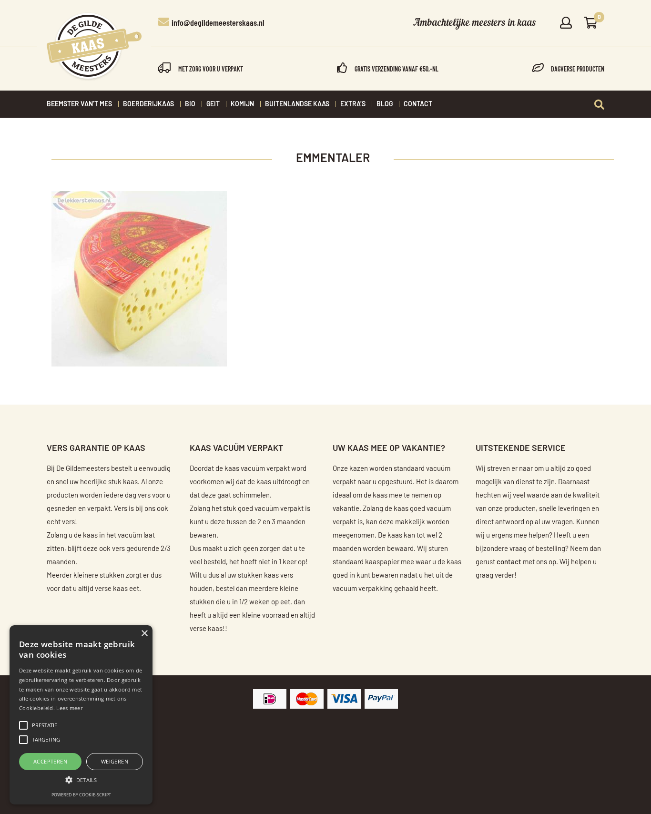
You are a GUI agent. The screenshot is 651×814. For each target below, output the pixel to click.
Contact (418, 104)
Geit (213, 104)
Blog (384, 104)
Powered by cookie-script (81, 795)
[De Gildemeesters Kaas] (94, 46)
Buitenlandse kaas (297, 104)
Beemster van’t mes (79, 104)
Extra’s (353, 104)
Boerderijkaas (148, 104)
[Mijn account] (566, 24)
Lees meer (69, 708)
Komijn (242, 104)
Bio (190, 104)
